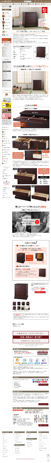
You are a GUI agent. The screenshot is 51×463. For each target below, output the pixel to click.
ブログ (19, 1)
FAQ (3, 171)
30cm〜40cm (5, 83)
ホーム (13, 6)
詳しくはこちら (43, 384)
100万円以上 (5, 47)
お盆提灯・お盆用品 (7, 154)
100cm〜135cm (5, 66)
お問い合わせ (5, 173)
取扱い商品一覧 (5, 456)
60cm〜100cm (5, 65)
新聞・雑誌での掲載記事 (43, 448)
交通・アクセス (43, 425)
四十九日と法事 (29, 440)
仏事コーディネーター (7, 197)
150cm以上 (5, 69)
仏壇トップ (15, 1)
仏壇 (4, 131)
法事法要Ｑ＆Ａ (29, 442)
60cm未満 (4, 63)
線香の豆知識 (17, 448)
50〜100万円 (5, 48)
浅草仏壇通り (41, 446)
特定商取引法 (5, 178)
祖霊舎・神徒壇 (5, 450)
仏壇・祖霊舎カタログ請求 (7, 176)
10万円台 (4, 54)
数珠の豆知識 (17, 446)
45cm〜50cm (5, 75)
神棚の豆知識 (17, 450)
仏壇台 (16, 6)
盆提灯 (4, 454)
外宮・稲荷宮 (5, 452)
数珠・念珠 (5, 127)
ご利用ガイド (5, 169)
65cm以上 (4, 78)
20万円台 (4, 53)
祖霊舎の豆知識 (17, 452)
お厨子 (5, 145)
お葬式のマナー (29, 446)
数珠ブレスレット (5, 442)
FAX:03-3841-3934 (6, 183)
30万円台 (4, 51)
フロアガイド (5, 193)
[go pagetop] (48, 460)
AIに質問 (22, 1)
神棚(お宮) (4, 448)
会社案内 (4, 189)
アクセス (4, 191)
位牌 (4, 134)
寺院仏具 (4, 446)
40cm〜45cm (5, 74)
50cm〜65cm (5, 77)
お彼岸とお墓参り (30, 444)
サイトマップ (41, 442)
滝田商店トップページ (42, 450)
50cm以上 (4, 86)
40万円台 (4, 50)
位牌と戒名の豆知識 (18, 442)
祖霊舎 (5, 156)
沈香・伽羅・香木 (6, 140)
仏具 (3, 444)
